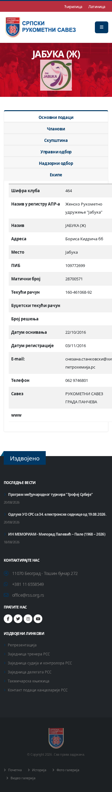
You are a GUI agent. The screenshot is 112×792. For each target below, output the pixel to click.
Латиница (96, 6)
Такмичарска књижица (28, 680)
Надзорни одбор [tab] (56, 163)
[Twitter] (18, 618)
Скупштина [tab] (56, 140)
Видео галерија (22, 778)
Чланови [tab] (56, 129)
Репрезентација (22, 644)
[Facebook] (8, 618)
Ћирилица (73, 6)
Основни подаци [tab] (56, 117)
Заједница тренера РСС (29, 653)
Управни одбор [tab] (56, 152)
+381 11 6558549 (28, 584)
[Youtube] (38, 618)
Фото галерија (67, 770)
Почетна (14, 770)
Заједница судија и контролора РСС (40, 662)
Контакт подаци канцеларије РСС (38, 689)
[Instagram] (28, 618)
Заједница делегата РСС (29, 671)
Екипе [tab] (56, 175)
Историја (38, 770)
